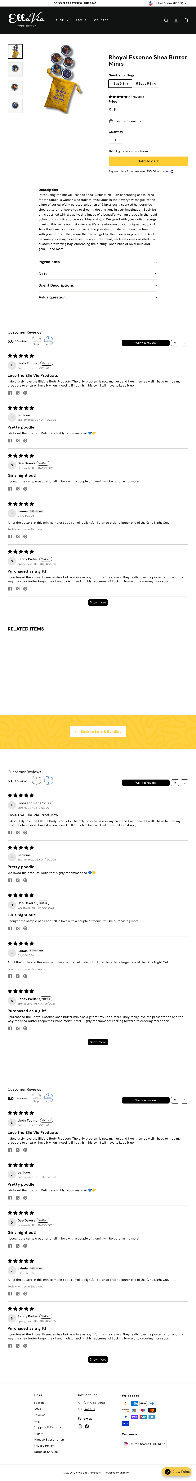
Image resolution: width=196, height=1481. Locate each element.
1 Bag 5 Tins (120, 84)
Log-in (38, 1433)
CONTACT (101, 20)
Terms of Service (46, 1452)
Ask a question (52, 297)
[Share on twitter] (17, 393)
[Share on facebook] (10, 393)
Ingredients (49, 261)
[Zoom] (61, 79)
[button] (118, 97)
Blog (37, 1421)
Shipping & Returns (47, 1427)
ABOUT (81, 20)
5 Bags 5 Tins (146, 84)
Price (113, 101)
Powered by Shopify (117, 1472)
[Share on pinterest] (25, 393)
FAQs (37, 1409)
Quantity (116, 132)
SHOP (60, 20)
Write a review (146, 343)
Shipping (114, 151)
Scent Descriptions (56, 285)
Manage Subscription (49, 1439)
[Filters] (175, 343)
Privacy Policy (44, 1446)
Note (43, 273)
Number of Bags (122, 75)
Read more (56, 249)
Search (39, 1403)
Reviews (40, 1415)
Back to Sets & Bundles (100, 731)
